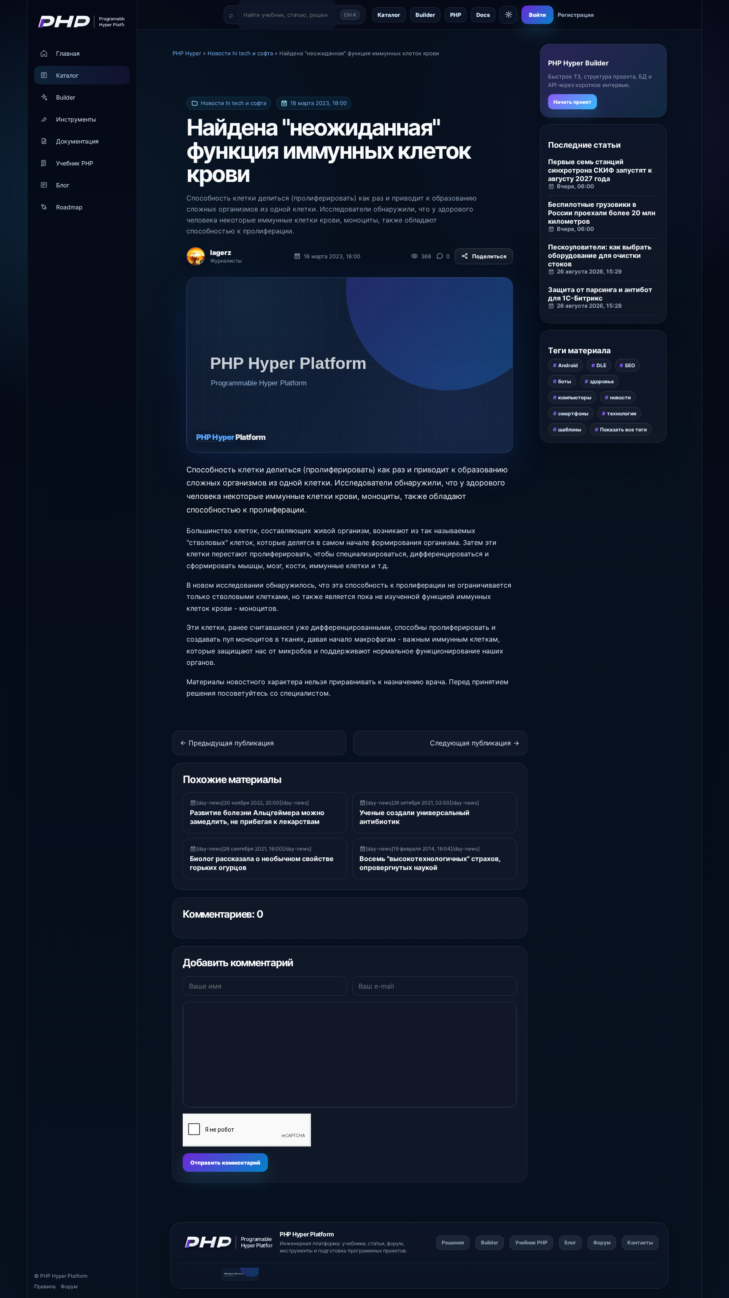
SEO (630, 365)
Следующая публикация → (474, 743)
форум (395, 1243)
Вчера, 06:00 (575, 186)
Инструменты (76, 119)
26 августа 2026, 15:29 (589, 271)
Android (568, 365)
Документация (77, 141)
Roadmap (69, 207)
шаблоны (569, 429)
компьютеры (574, 397)
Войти (537, 14)
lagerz (220, 252)
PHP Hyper (53, 1276)
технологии (621, 413)
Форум (69, 1286)
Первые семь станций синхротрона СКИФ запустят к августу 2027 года (600, 170)
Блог (62, 185)
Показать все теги (623, 429)
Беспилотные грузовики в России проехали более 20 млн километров (601, 212)
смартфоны (573, 413)
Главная (68, 53)
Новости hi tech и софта (233, 103)
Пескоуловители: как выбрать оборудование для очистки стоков (599, 255)
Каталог (67, 75)
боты (564, 381)
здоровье (602, 381)
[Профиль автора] (195, 256)
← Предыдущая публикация (227, 743)
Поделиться (489, 256)
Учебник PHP (74, 163)
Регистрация (576, 14)
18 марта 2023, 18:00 (318, 103)
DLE (601, 365)
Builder (65, 97)
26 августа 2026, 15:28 (589, 305)
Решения (453, 1242)
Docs (483, 14)
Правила (45, 1286)
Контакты (640, 1242)
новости (620, 397)
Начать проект (572, 102)
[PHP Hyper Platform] (78, 21)
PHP (455, 14)
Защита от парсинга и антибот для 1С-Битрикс (600, 293)
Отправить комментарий (225, 1162)
